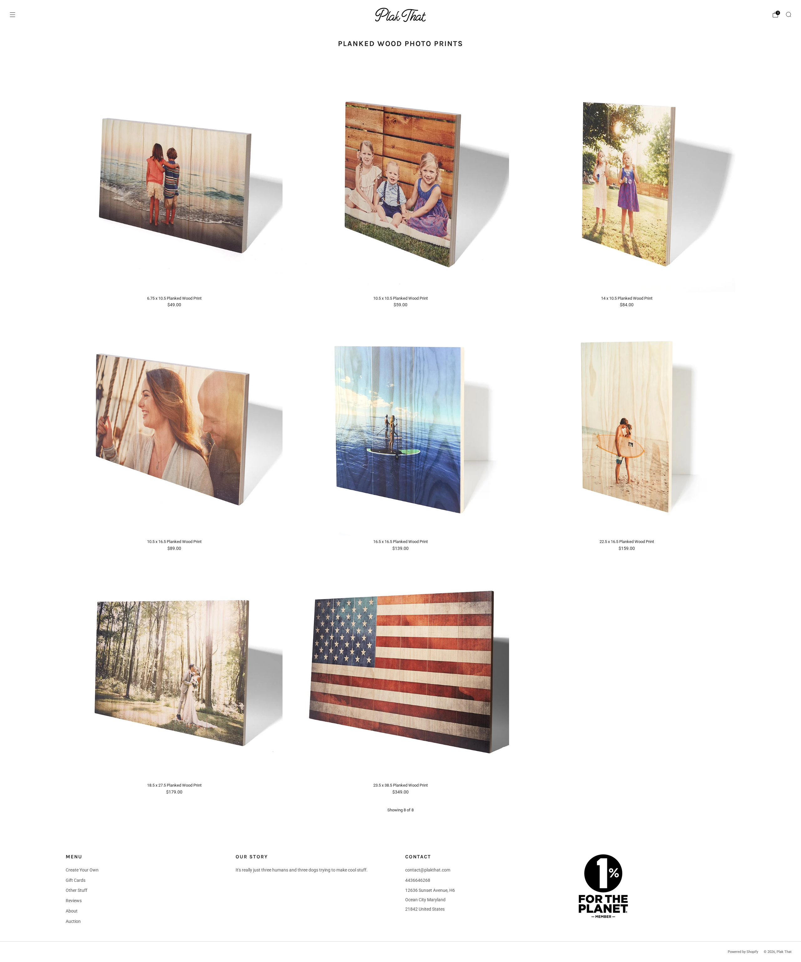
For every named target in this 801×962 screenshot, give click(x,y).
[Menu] (12, 15)
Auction (73, 921)
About (72, 910)
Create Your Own (82, 869)
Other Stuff (76, 890)
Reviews (74, 900)
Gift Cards (75, 880)
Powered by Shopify (743, 952)
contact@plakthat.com (427, 869)
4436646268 (417, 880)
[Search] (788, 14)
